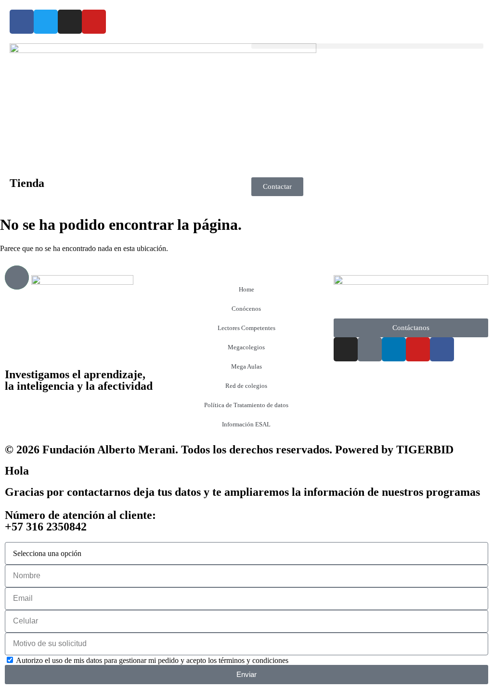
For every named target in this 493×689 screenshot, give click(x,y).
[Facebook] (22, 22)
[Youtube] (94, 22)
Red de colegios (246, 385)
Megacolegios (246, 347)
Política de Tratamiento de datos (246, 405)
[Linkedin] (394, 349)
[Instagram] (70, 22)
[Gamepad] (17, 277)
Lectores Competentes (246, 327)
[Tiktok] (370, 349)
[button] (367, 46)
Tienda (27, 183)
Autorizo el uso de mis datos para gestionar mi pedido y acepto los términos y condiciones (152, 660)
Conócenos (246, 308)
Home (246, 289)
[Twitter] (46, 22)
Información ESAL (246, 424)
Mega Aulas (246, 366)
